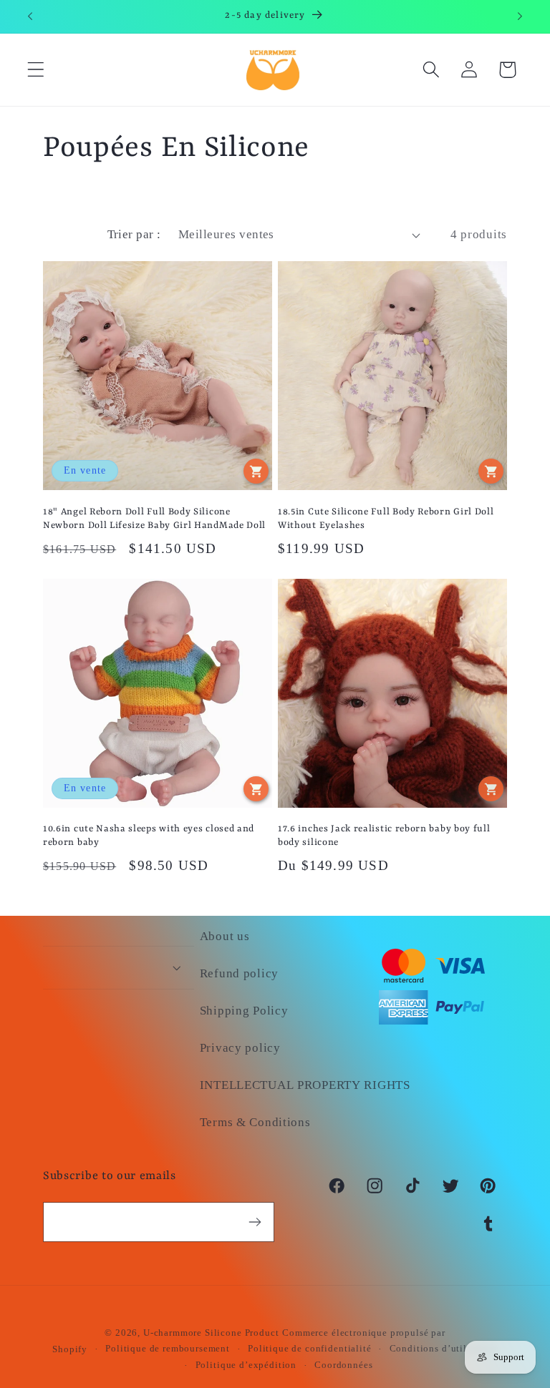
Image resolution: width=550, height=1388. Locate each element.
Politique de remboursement (167, 1348)
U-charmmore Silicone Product (211, 1332)
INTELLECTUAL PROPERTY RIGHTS (305, 1085)
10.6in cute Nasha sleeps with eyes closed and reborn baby (148, 835)
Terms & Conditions (255, 1122)
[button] (36, 70)
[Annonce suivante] (520, 16)
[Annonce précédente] (30, 16)
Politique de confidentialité (310, 1348)
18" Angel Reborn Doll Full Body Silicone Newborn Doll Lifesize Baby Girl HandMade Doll (154, 519)
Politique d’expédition (246, 1364)
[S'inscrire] (255, 1222)
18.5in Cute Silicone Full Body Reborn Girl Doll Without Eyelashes (385, 519)
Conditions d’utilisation (444, 1348)
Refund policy (239, 973)
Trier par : (134, 234)
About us (225, 936)
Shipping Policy (244, 1010)
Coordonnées (343, 1364)
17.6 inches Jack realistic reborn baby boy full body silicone (384, 835)
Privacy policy (240, 1048)
